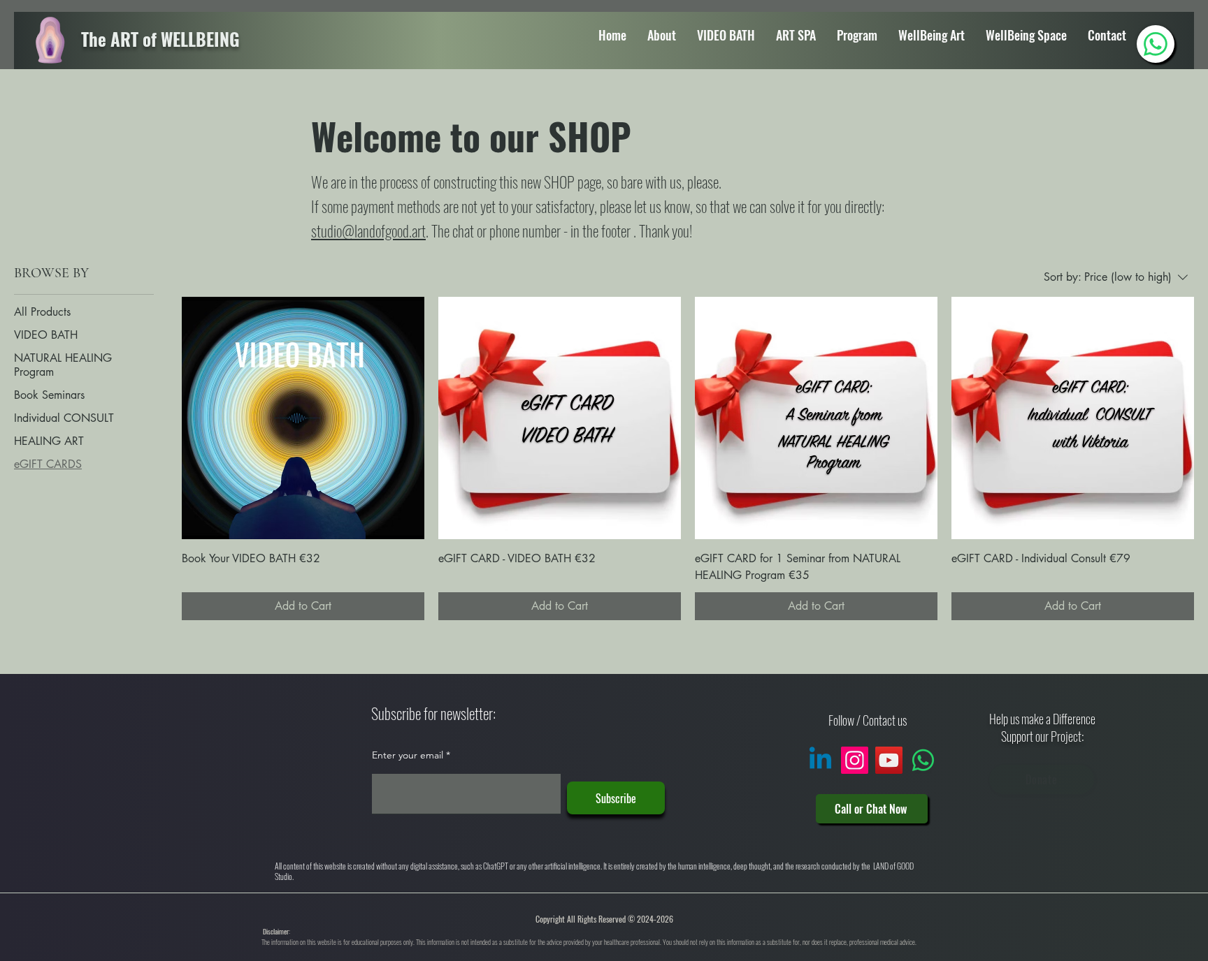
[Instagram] (854, 760)
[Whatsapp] (923, 760)
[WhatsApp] (1155, 44)
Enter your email (407, 755)
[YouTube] (889, 760)
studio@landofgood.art (368, 230)
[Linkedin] (820, 760)
